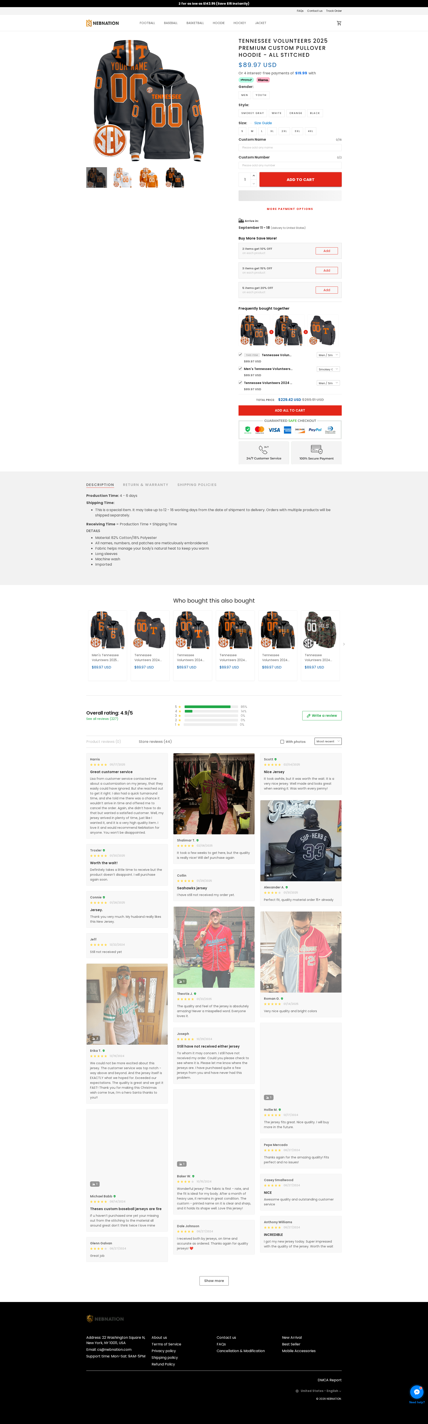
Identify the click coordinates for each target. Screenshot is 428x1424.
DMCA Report (330, 1380)
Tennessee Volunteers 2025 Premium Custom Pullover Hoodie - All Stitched (277, 355)
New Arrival (292, 1337)
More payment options (290, 209)
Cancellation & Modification (241, 1350)
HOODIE (219, 23)
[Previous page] (89, 99)
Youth (261, 95)
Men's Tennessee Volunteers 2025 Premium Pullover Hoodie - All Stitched (268, 369)
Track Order (334, 11)
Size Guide (263, 123)
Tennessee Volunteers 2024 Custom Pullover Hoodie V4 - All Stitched (232, 658)
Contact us (315, 11)
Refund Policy (163, 1364)
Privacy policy (164, 1350)
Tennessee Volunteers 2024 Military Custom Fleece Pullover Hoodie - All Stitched (317, 658)
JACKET (260, 23)
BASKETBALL (195, 23)
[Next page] (207, 99)
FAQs (300, 11)
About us (159, 1337)
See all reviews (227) (102, 719)
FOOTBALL (147, 23)
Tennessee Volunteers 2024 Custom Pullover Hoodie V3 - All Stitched (275, 658)
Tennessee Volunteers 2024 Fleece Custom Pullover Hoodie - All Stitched (268, 383)
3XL (297, 131)
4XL (310, 131)
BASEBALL (171, 23)
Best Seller (291, 1344)
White (277, 113)
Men (244, 95)
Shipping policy (165, 1357)
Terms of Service (166, 1344)
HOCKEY (240, 23)
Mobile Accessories (299, 1350)
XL (272, 131)
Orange (295, 113)
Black (315, 113)
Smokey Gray (252, 113)
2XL (284, 131)
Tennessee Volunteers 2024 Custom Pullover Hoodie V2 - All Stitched (190, 658)
